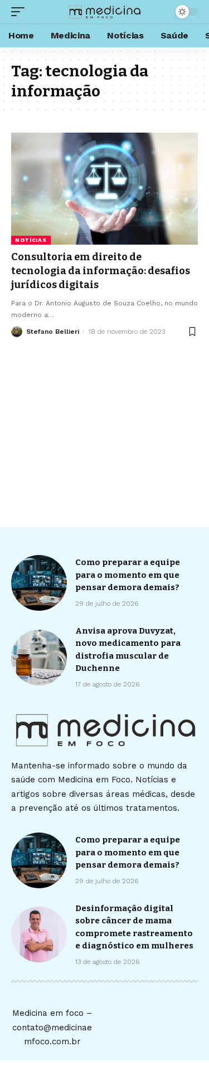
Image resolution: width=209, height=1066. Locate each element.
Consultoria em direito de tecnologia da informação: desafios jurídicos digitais (100, 271)
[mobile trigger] (20, 11)
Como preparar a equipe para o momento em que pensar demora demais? (127, 574)
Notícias (31, 240)
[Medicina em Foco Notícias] (104, 11)
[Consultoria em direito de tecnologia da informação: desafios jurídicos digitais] (104, 189)
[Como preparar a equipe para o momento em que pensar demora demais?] (39, 583)
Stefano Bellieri (52, 331)
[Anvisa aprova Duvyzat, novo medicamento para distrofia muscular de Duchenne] (39, 657)
